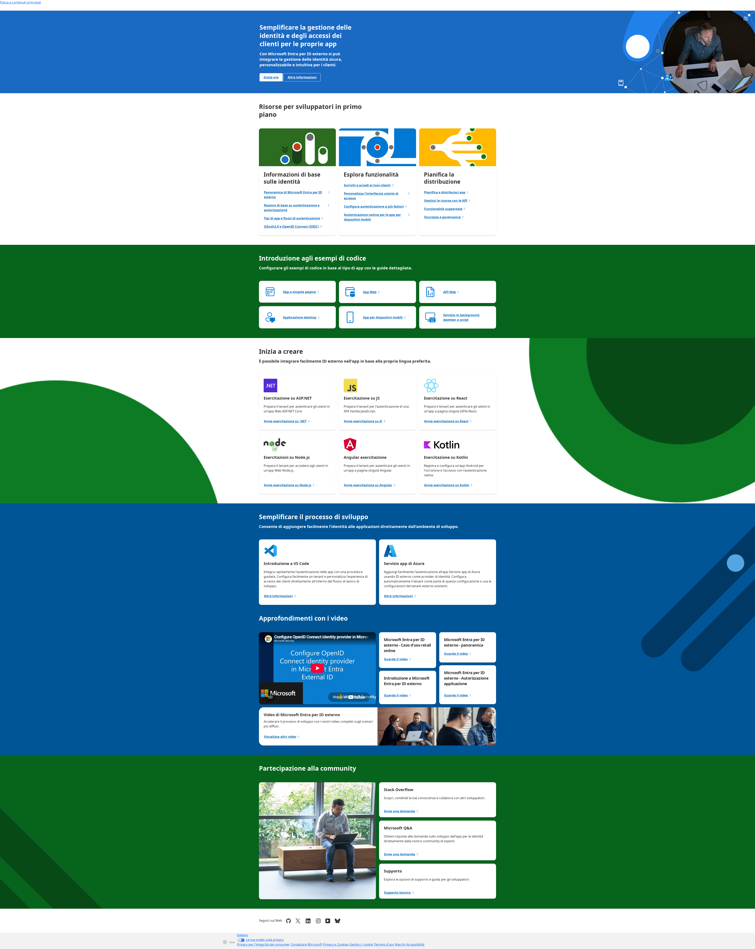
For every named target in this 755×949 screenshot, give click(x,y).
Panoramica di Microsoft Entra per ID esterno (293, 194)
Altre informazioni (302, 77)
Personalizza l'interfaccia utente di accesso (371, 195)
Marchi (400, 944)
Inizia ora (271, 77)
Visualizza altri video (280, 736)
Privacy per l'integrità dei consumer (263, 944)
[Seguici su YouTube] (327, 920)
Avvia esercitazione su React (446, 421)
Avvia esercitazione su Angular (368, 485)
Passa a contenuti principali (20, 2)
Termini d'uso (384, 944)
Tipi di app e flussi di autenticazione (292, 218)
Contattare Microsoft (306, 944)
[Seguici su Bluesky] (337, 920)
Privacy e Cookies (336, 944)
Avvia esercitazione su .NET (285, 421)
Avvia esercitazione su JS (363, 421)
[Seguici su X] (298, 920)
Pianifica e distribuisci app (444, 192)
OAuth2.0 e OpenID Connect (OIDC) (291, 226)
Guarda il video (396, 659)
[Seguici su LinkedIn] (308, 920)
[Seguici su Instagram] (318, 920)
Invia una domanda (399, 811)
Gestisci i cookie (361, 944)
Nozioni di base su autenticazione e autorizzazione (291, 207)
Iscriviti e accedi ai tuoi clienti (367, 185)
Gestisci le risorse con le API (445, 200)
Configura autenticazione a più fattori (374, 206)
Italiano (242, 935)
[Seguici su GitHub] (288, 920)
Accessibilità (415, 944)
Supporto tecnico (397, 892)
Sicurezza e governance (442, 217)
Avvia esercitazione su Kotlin (446, 485)
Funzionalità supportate (443, 209)
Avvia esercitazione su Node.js (287, 485)
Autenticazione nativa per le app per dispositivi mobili (372, 217)
